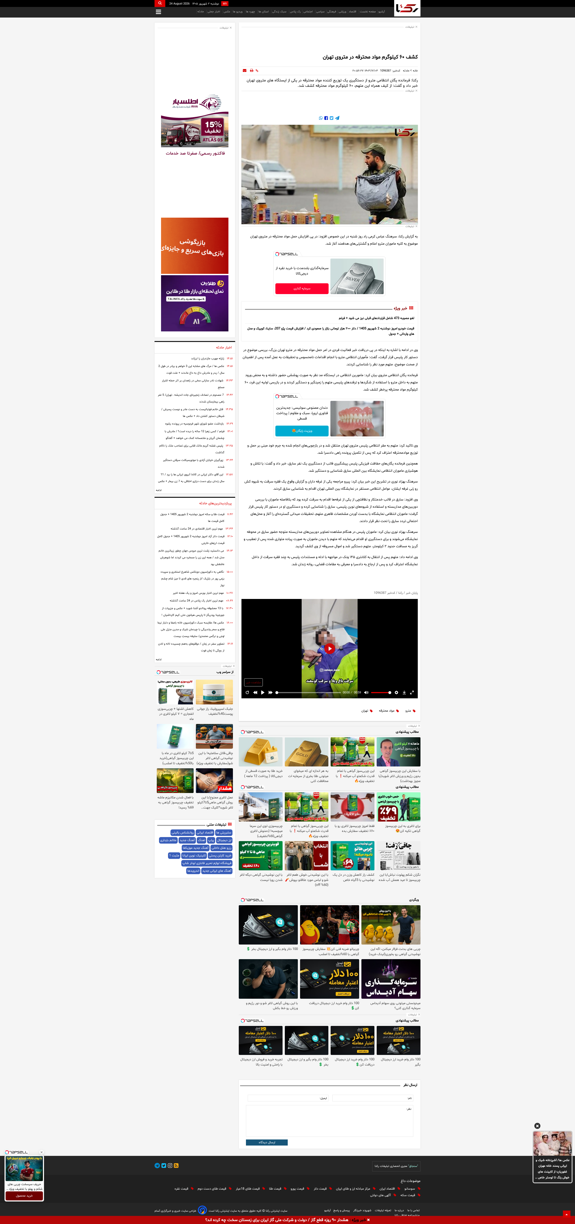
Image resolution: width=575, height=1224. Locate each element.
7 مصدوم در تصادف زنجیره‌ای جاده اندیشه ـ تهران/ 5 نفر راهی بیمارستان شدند (191, 398)
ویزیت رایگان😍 (302, 431)
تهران (364, 711)
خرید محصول (24, 1196)
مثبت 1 (174, 855)
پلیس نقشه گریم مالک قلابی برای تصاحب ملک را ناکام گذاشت (191, 449)
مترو (408, 711)
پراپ (211, 840)
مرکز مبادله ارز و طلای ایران (353, 1189)
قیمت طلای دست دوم (212, 1189)
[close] (368, 1220)
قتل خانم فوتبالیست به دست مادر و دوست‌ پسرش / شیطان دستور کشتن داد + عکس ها (192, 412)
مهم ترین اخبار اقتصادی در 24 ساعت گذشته (197, 529)
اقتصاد (353, 12)
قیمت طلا (275, 1189)
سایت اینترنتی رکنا (276, 1211)
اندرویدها (193, 871)
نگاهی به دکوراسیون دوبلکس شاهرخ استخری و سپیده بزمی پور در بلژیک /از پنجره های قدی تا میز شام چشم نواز (192, 578)
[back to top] (567, 1214)
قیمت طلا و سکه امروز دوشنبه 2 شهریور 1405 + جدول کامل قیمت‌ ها (192, 517)
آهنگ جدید (187, 840)
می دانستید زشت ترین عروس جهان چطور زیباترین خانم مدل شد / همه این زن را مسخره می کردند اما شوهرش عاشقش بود (191, 557)
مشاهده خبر (253, 683)
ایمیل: (323, 1098)
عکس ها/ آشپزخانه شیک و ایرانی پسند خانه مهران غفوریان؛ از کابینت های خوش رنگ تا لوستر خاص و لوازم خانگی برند (553, 1169)
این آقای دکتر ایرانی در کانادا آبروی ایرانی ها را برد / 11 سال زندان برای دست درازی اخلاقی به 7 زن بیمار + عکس (191, 478)
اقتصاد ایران (388, 1189)
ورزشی (342, 12)
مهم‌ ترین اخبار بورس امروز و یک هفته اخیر (198, 593)
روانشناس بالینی (183, 833)
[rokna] (407, 8)
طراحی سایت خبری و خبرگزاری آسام (175, 1211)
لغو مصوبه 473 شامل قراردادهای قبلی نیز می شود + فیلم (376, 318)
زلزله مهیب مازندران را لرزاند (207, 359)
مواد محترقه (386, 711)
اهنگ (201, 840)
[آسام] (202, 1211)
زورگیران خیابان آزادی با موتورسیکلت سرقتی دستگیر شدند (193, 463)
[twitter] (163, 1166)
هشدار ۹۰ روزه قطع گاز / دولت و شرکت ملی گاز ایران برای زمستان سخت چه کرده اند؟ (276, 1220)
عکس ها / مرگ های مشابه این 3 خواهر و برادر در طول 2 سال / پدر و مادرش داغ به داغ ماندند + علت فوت (191, 369)
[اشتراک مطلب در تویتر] (331, 118)
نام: (409, 1098)
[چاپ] (252, 71)
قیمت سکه (408, 1195)
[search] (160, 3)
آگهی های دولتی (381, 1195)
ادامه (158, 490)
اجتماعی (308, 12)
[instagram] (169, 1166)
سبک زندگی (279, 12)
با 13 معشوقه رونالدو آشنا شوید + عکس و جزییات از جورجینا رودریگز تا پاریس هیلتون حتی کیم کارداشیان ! (192, 611)
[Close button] (41, 1152)
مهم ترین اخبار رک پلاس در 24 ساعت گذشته (196, 601)
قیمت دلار (320, 1189)
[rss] (175, 1166)
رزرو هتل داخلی (221, 848)
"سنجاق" (413, 1166)
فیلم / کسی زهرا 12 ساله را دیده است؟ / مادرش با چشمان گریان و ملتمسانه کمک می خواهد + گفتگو (194, 434)
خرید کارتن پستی (220, 855)
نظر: (408, 1109)
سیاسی (320, 12)
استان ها (264, 12)
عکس (227, 12)
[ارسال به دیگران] (244, 71)
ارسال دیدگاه (267, 1142)
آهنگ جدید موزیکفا (195, 848)
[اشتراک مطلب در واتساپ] (321, 118)
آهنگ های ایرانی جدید (216, 871)
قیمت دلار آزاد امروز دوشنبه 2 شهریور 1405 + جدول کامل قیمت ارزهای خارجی (190, 539)
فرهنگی (331, 12)
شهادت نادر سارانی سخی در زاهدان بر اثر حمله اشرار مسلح (193, 384)
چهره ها (251, 12)
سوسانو (410, 1189)
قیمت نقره (182, 1189)
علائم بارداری (168, 840)
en (225, 3)
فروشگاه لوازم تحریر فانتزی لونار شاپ (206, 863)
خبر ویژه (400, 308)
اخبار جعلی (214, 12)
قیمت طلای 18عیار (248, 1189)
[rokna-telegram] (157, 1166)
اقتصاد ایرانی (205, 833)
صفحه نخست (368, 12)
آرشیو (381, 12)
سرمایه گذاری (302, 288)
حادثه (201, 12)
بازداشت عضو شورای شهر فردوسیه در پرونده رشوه (194, 424)
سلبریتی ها (223, 833)
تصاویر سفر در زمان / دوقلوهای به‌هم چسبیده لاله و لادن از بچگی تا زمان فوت (191, 647)
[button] (537, 1126)
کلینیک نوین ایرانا (194, 855)
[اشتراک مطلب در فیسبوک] (325, 118)
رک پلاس (295, 12)
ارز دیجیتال (224, 840)
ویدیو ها (238, 12)
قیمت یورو (298, 1189)
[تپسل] (277, 254)
